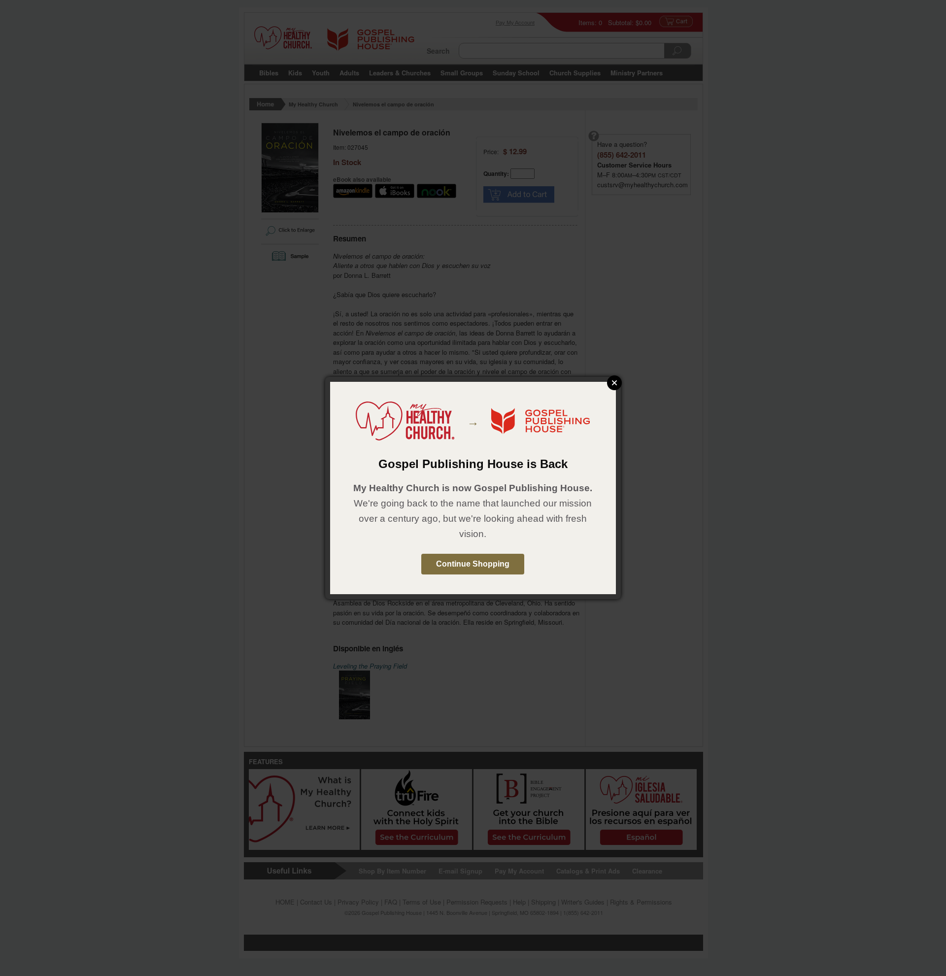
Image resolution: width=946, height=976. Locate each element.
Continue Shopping (472, 564)
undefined (614, 382)
